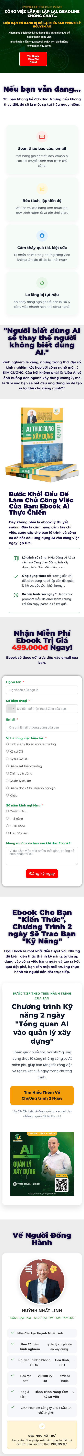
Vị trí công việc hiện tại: (25, 738)
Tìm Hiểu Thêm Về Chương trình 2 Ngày (42, 1095)
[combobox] (11, 708)
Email (10, 719)
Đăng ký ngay (42, 873)
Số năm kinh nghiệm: (23, 805)
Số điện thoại (16, 701)
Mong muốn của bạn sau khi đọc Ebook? (38, 843)
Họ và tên (13, 682)
